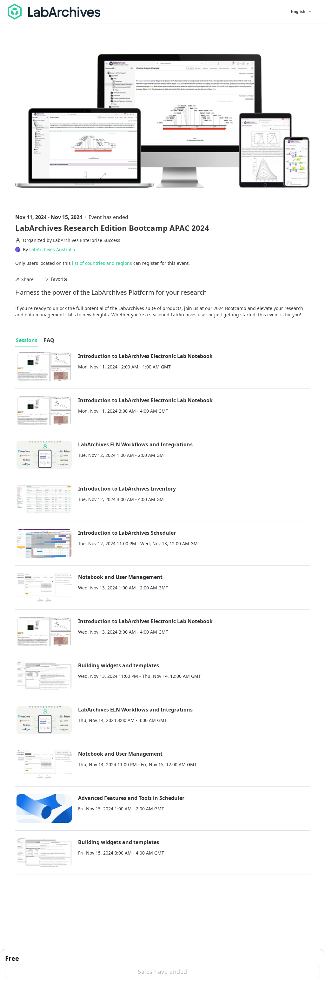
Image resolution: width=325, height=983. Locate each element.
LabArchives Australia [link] (52, 249)
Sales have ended (162, 971)
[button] (56, 279)
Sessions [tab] (26, 340)
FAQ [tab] (49, 340)
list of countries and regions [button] (102, 263)
